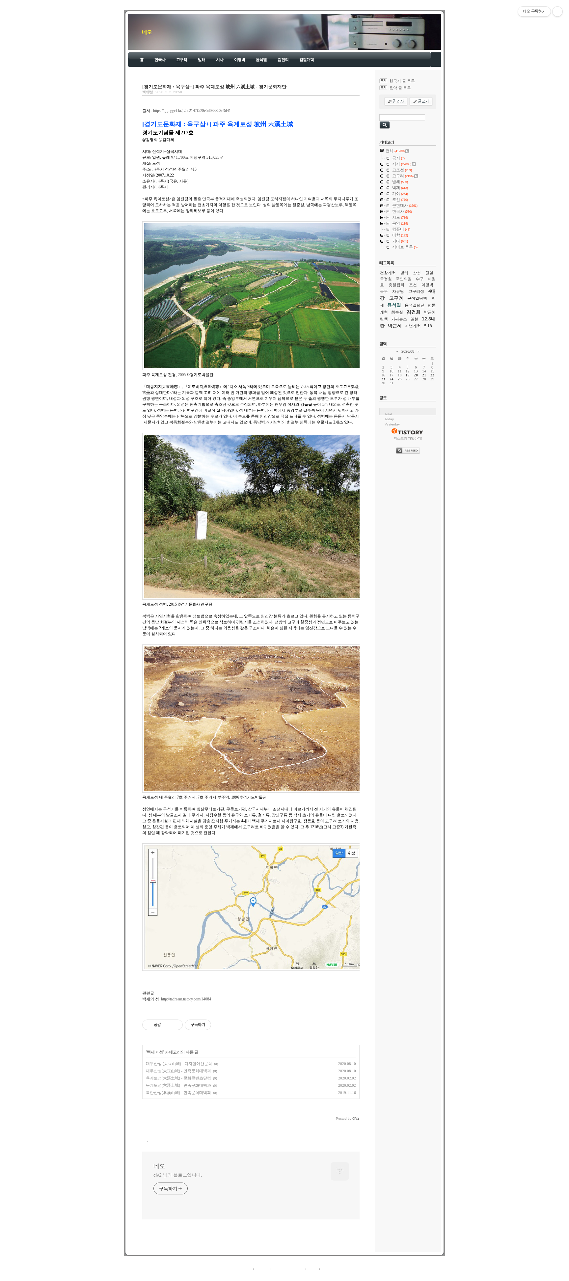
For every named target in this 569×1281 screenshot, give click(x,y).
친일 (429, 273)
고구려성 (416, 291)
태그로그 (262, 1268)
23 (383, 379)
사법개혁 (413, 326)
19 (408, 375)
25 (400, 379)
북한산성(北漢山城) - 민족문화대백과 (178, 1092)
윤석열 (261, 59)
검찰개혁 (306, 59)
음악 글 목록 (400, 88)
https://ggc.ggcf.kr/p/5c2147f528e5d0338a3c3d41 (192, 110)
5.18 (428, 326)
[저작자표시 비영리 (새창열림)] (217, 1024)
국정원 (386, 279)
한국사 (159, 59)
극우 (384, 291)
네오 (147, 32)
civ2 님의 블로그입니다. (177, 1175)
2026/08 (407, 351)
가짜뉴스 (399, 319)
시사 (219, 59)
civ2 (246, 1276)
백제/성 (147, 92)
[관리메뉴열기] (557, 11)
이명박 (239, 59)
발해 (201, 59)
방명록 (298, 1268)
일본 (415, 319)
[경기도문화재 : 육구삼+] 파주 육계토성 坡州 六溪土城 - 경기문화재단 (214, 86)
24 (391, 379)
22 (432, 375)
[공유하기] (167, 1025)
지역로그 (244, 1268)
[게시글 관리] (175, 1025)
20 (416, 375)
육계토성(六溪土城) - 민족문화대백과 (178, 1085)
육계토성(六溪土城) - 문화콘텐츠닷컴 (178, 1078)
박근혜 (395, 325)
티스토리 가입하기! (408, 438)
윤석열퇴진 (414, 305)
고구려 (181, 59)
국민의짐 (404, 279)
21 (424, 375)
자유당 (398, 291)
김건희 (283, 59)
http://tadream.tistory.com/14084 (186, 999)
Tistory (320, 1276)
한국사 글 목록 (402, 81)
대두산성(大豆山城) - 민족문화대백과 (178, 1071)
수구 (420, 279)
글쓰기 (326, 1268)
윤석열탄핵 (417, 298)
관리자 (312, 1268)
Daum (287, 1276)
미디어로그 (281, 1268)
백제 (151, 1052)
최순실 (397, 312)
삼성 (417, 273)
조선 (413, 285)
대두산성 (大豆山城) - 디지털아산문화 (179, 1063)
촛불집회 (396, 285)
